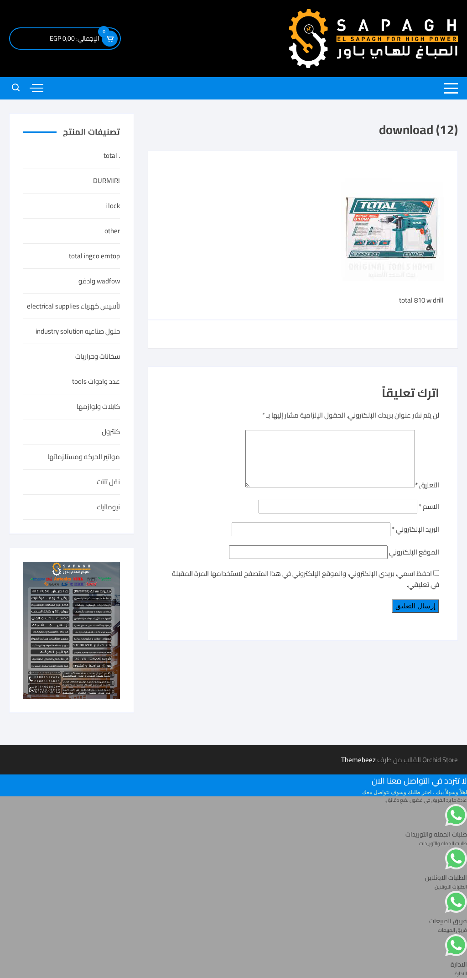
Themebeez (358, 759)
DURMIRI (106, 180)
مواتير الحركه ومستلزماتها (83, 456)
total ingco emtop (94, 256)
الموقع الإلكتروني (414, 552)
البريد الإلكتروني (415, 529)
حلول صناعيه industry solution (78, 331)
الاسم (429, 506)
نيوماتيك (108, 507)
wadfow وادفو (99, 281)
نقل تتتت (108, 481)
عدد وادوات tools (96, 381)
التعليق (427, 485)
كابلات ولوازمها (98, 406)
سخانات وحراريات (97, 356)
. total (112, 155)
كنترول (111, 431)
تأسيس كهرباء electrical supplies (73, 306)
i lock (112, 205)
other (112, 230)
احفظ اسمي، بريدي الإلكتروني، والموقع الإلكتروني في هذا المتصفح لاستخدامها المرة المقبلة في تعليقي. (305, 579)
